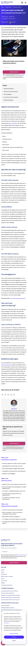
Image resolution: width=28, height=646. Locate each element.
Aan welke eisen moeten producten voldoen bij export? (13, 522)
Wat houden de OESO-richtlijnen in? (11, 516)
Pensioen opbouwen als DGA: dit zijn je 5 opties (14, 463)
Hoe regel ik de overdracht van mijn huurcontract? (11, 498)
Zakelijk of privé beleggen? (9, 473)
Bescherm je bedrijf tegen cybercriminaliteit (10, 597)
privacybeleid (6, 623)
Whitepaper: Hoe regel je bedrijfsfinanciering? (10, 595)
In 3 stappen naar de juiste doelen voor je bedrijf (14, 519)
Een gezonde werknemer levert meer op (9, 591)
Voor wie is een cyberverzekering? (11, 97)
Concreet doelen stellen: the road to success (10, 599)
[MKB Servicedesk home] (14, 540)
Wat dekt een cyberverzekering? (11, 91)
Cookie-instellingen (14, 633)
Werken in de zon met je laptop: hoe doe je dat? (14, 484)
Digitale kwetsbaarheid (9, 88)
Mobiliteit (3, 583)
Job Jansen (14, 22)
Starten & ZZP (4, 580)
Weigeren (14, 640)
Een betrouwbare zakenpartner (7, 593)
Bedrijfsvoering (8, 7)
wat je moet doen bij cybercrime (17, 298)
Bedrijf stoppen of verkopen (7, 576)
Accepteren (14, 637)
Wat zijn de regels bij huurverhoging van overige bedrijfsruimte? (14, 487)
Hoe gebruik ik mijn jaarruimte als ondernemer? (14, 471)
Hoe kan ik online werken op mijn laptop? (12, 510)
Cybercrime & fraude (17, 7)
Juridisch (3, 570)
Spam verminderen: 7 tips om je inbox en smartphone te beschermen (12, 513)
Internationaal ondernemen (6, 585)
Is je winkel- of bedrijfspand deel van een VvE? (13, 491)
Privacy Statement (21, 555)
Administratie (4, 574)
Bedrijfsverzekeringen (8, 100)
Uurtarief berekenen (5, 605)
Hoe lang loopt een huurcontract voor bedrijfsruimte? (11, 494)
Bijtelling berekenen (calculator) (7, 607)
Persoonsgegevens (8, 94)
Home (2, 7)
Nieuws (2, 572)
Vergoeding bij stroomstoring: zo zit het (12, 466)
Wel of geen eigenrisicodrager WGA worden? (13, 468)
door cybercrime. (13, 123)
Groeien (2, 578)
